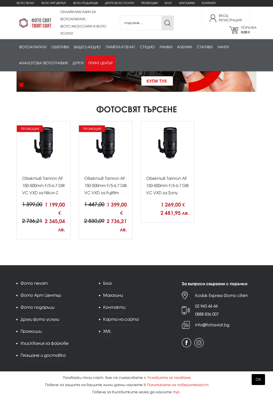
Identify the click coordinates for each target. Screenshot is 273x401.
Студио (147, 47)
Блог (168, 3)
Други (78, 63)
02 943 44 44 (206, 306)
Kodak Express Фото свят (221, 295)
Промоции (149, 3)
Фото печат (25, 3)
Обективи (60, 47)
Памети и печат (120, 47)
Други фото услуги (119, 3)
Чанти (223, 47)
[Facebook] (186, 342)
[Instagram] (199, 342)
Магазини (187, 3)
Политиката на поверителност (177, 385)
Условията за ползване (169, 378)
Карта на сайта (121, 319)
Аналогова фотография (43, 63)
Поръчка (248, 30)
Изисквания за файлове (45, 343)
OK (258, 380)
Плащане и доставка (43, 355)
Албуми (184, 47)
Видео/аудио (87, 47)
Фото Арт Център (53, 3)
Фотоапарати (32, 47)
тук (176, 392)
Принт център (100, 63)
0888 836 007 (207, 314)
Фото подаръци (85, 3)
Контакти (208, 3)
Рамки (166, 47)
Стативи (204, 47)
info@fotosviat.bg (212, 325)
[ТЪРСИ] (168, 23)
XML (107, 331)
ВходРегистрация (230, 18)
